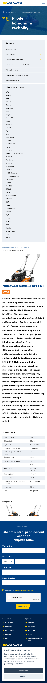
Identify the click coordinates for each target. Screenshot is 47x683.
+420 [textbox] (6, 561)
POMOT (9, 157)
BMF (7, 98)
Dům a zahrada (11, 49)
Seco (7, 234)
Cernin (8, 102)
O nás (30, 634)
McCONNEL (10, 144)
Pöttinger (9, 160)
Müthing (9, 150)
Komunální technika (9, 248)
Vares (8, 238)
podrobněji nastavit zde (13, 664)
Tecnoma (9, 179)
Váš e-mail (6, 567)
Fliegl (8, 115)
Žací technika (10, 54)
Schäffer (9, 170)
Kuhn (7, 134)
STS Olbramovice (12, 176)
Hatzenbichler (11, 118)
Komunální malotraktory (14, 60)
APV (7, 92)
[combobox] (8, 561)
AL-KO (8, 221)
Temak (8, 183)
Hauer (8, 121)
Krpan (8, 131)
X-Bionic (9, 199)
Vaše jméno (7, 546)
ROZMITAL (10, 167)
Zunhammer (10, 208)
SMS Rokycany (11, 173)
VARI (7, 215)
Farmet (8, 111)
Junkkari (9, 124)
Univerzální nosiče (12, 70)
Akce (7, 638)
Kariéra (31, 623)
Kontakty (31, 630)
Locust (8, 141)
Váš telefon (7, 557)
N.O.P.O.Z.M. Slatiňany (14, 154)
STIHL (8, 218)
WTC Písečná (11, 196)
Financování (9, 630)
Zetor (8, 205)
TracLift (9, 186)
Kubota (8, 128)
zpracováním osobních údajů (24, 590)
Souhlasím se (19, 590)
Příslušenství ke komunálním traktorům (19, 65)
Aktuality (31, 627)
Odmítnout (23, 676)
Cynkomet (9, 108)
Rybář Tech (10, 231)
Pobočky (8, 627)
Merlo (8, 147)
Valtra (8, 192)
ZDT (7, 202)
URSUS (8, 189)
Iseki (7, 225)
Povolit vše (23, 670)
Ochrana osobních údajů (35, 639)
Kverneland (10, 137)
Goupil (8, 212)
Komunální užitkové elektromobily (17, 75)
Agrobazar (9, 634)
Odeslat (21, 606)
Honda (8, 228)
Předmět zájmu (8, 578)
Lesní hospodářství (12, 80)
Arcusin (8, 95)
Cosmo (8, 105)
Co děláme (12, 12)
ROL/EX (9, 163)
